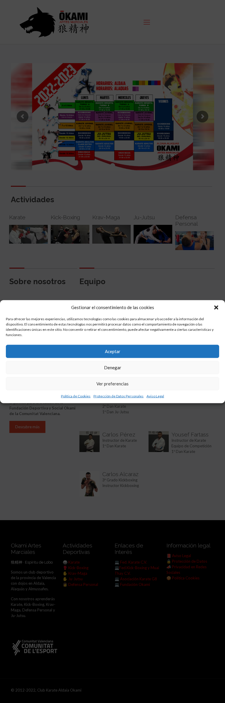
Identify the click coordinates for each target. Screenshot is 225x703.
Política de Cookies (76, 396)
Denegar (112, 367)
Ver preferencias (112, 383)
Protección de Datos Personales (118, 396)
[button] (216, 307)
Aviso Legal (155, 396)
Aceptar (112, 351)
